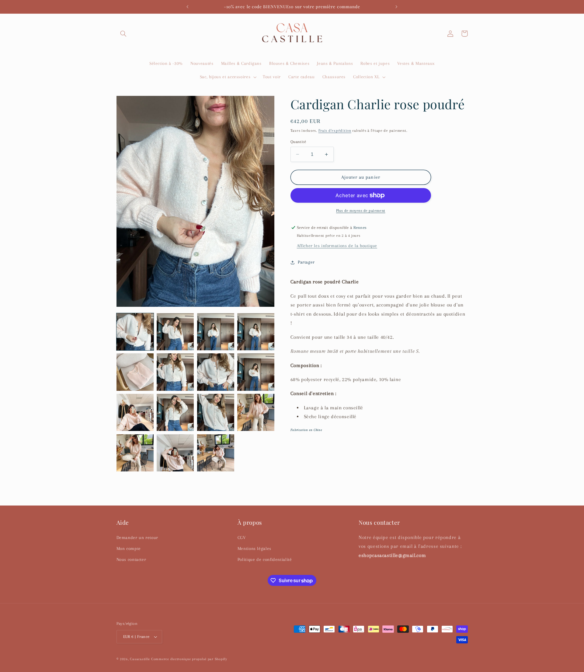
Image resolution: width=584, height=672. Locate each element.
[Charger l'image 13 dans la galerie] (135, 452)
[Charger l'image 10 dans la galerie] (175, 412)
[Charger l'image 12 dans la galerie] (255, 412)
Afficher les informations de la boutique (337, 245)
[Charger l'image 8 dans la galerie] (255, 371)
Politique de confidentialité (265, 559)
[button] (123, 33)
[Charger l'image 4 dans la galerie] (255, 331)
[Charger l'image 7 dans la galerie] (215, 371)
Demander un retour (137, 537)
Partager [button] (306, 262)
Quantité (298, 141)
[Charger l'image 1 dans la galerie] (135, 331)
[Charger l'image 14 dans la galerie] (175, 452)
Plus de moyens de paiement (360, 210)
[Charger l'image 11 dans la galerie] (215, 412)
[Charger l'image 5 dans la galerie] (135, 371)
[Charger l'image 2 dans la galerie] (175, 331)
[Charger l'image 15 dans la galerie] (215, 452)
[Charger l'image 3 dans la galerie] (215, 331)
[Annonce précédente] (187, 6)
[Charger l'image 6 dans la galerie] (175, 371)
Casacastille (140, 659)
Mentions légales (254, 548)
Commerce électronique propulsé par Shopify (189, 659)
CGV (242, 537)
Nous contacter (131, 559)
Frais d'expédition (334, 130)
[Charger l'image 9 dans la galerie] (135, 412)
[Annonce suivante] (396, 6)
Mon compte (128, 548)
